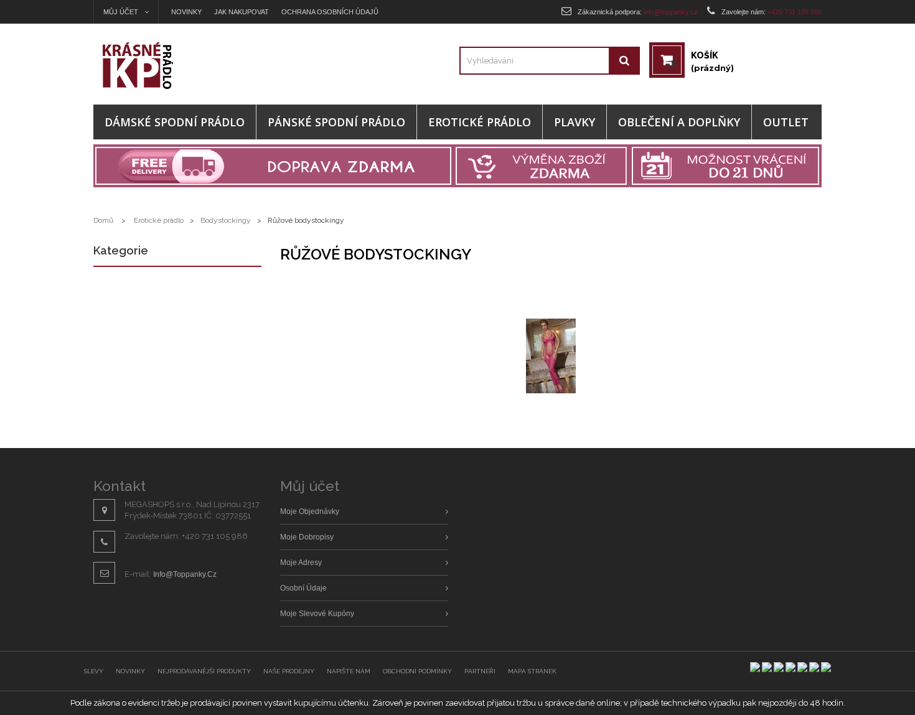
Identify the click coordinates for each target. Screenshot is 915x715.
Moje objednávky (309, 511)
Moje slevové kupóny (317, 613)
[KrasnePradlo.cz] (184, 65)
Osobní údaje (303, 588)
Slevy (93, 671)
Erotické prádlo (479, 121)
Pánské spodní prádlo (336, 121)
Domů (103, 220)
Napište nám (348, 671)
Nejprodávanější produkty (204, 671)
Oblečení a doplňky (679, 121)
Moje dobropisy (307, 537)
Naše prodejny (288, 671)
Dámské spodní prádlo (175, 121)
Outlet (786, 121)
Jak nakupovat (241, 12)
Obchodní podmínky (417, 671)
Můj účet (309, 485)
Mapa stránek (532, 671)
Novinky (186, 12)
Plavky (574, 121)
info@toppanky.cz (185, 574)
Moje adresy (301, 562)
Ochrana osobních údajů (329, 12)
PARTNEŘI (479, 671)
